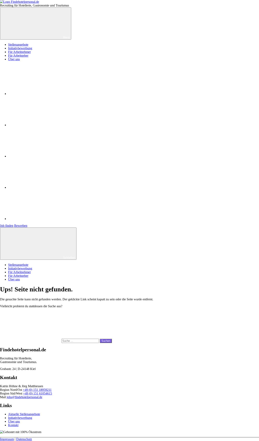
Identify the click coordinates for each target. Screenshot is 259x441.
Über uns (14, 59)
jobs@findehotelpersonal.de (24, 397)
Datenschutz (24, 439)
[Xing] (38, 218)
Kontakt (13, 425)
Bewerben (20, 225)
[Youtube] (38, 156)
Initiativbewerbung (20, 48)
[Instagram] (38, 125)
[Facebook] (38, 93)
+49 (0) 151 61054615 (37, 393)
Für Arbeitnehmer (19, 52)
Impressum (7, 439)
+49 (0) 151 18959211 (37, 389)
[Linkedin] (38, 187)
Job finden (6, 225)
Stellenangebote (18, 44)
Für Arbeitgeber (18, 55)
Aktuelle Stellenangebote (24, 414)
